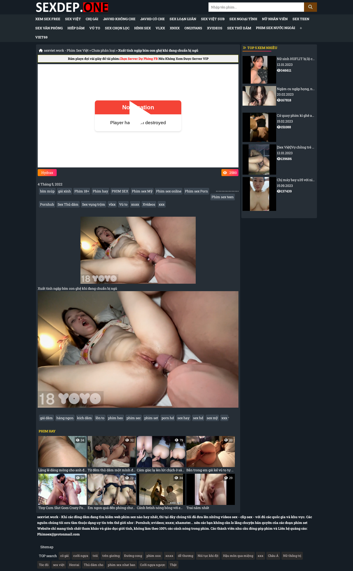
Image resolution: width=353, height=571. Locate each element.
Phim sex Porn (196, 191)
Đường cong (133, 555)
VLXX (160, 28)
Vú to (94, 28)
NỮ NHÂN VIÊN (275, 19)
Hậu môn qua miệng (238, 555)
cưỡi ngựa (80, 555)
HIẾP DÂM (76, 28)
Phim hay (100, 191)
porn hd (168, 418)
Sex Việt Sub (213, 19)
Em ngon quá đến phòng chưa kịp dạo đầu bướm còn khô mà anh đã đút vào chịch (112, 493)
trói (95, 555)
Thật (173, 565)
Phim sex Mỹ (142, 191)
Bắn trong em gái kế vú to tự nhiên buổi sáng (210, 455)
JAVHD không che (119, 19)
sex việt (59, 565)
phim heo (115, 418)
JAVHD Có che (152, 19)
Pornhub (47, 204)
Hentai (74, 565)
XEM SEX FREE (47, 19)
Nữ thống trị (292, 555)
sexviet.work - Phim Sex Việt (66, 50)
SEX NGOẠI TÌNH (243, 19)
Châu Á (273, 555)
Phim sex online (168, 191)
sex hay (183, 418)
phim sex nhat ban (121, 565)
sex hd (198, 418)
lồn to (100, 418)
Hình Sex (142, 28)
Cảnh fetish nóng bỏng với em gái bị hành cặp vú (161, 493)
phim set (151, 418)
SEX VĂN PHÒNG (49, 28)
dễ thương (185, 555)
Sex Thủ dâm (239, 28)
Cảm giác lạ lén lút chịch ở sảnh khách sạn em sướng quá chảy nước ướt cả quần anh (161, 455)
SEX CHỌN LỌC (117, 28)
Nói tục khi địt (208, 555)
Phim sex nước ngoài (275, 27)
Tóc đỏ (44, 565)
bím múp (47, 191)
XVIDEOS (214, 28)
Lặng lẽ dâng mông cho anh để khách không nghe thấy (62, 455)
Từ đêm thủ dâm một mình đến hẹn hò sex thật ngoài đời (112, 455)
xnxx (135, 204)
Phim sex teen (223, 197)
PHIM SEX (120, 191)
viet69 (41, 37)
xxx (161, 204)
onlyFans (193, 28)
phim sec (134, 418)
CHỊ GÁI (92, 19)
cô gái (64, 555)
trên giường (111, 555)
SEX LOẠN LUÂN (183, 19)
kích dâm (84, 418)
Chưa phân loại (103, 50)
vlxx (112, 204)
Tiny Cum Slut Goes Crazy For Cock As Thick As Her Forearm (62, 493)
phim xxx (153, 555)
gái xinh (64, 191)
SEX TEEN (300, 19)
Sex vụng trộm (93, 204)
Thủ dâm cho (93, 565)
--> (296, 67)
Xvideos (149, 204)
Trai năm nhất (209, 493)
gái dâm (46, 418)
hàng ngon (64, 418)
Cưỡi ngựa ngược (152, 565)
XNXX (175, 28)
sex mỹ (212, 418)
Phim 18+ (81, 191)
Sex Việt (73, 19)
